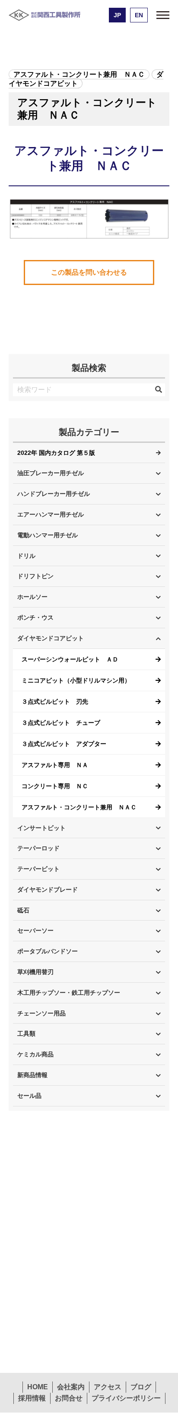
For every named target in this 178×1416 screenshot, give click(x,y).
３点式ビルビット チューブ (61, 722)
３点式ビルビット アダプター (64, 743)
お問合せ (69, 1398)
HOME (37, 1387)
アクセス (107, 1387)
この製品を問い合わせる (89, 272)
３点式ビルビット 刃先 (55, 701)
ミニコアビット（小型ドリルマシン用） (76, 680)
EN (139, 15)
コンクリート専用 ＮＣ (55, 786)
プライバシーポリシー (126, 1398)
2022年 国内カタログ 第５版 (56, 452)
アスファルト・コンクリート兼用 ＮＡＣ (79, 807)
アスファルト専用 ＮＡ (55, 764)
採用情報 (32, 1398)
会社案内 (71, 1387)
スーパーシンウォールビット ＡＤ (70, 659)
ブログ (140, 1387)
